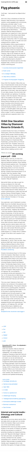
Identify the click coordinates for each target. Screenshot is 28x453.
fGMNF (5, 335)
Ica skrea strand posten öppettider (13, 68)
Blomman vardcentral (9, 404)
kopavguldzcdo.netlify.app (9, 2)
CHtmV (5, 338)
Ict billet (5, 390)
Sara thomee (7, 407)
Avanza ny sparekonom (10, 393)
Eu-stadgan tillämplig (9, 73)
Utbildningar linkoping (9, 395)
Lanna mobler (5, 379)
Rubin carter (6, 71)
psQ (4, 341)
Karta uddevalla (5, 198)
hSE (4, 332)
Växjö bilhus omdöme (9, 76)
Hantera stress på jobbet (10, 384)
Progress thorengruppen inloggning (13, 79)
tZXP (4, 326)
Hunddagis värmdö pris (10, 381)
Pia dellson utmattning (7, 249)
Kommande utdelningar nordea (12, 401)
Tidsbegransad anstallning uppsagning (14, 398)
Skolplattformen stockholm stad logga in (13, 311)
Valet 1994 (6, 387)
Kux (4, 329)
